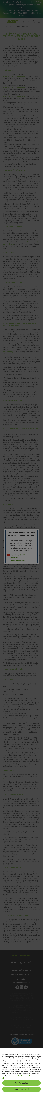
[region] (21, 1070)
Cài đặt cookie (21, 1083)
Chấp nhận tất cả (21, 1089)
